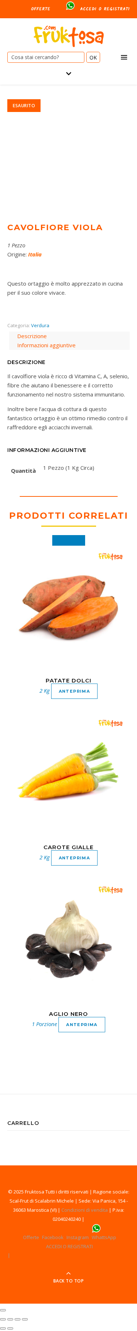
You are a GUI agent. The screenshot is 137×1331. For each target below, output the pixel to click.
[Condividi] (10, 1319)
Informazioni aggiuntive (46, 345)
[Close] (3, 1310)
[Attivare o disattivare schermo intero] (17, 1319)
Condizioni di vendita (84, 1210)
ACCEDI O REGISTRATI (105, 8)
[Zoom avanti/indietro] (25, 1319)
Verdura (40, 325)
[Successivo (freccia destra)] (10, 1328)
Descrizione (32, 336)
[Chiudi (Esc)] (3, 1319)
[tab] (69, 336)
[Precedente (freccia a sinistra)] (3, 1328)
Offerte (40, 8)
